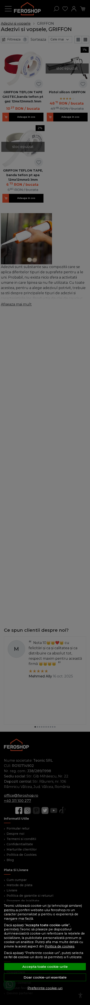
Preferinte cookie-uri (45, 988)
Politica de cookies (59, 946)
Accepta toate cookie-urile (45, 967)
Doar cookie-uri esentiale (45, 977)
